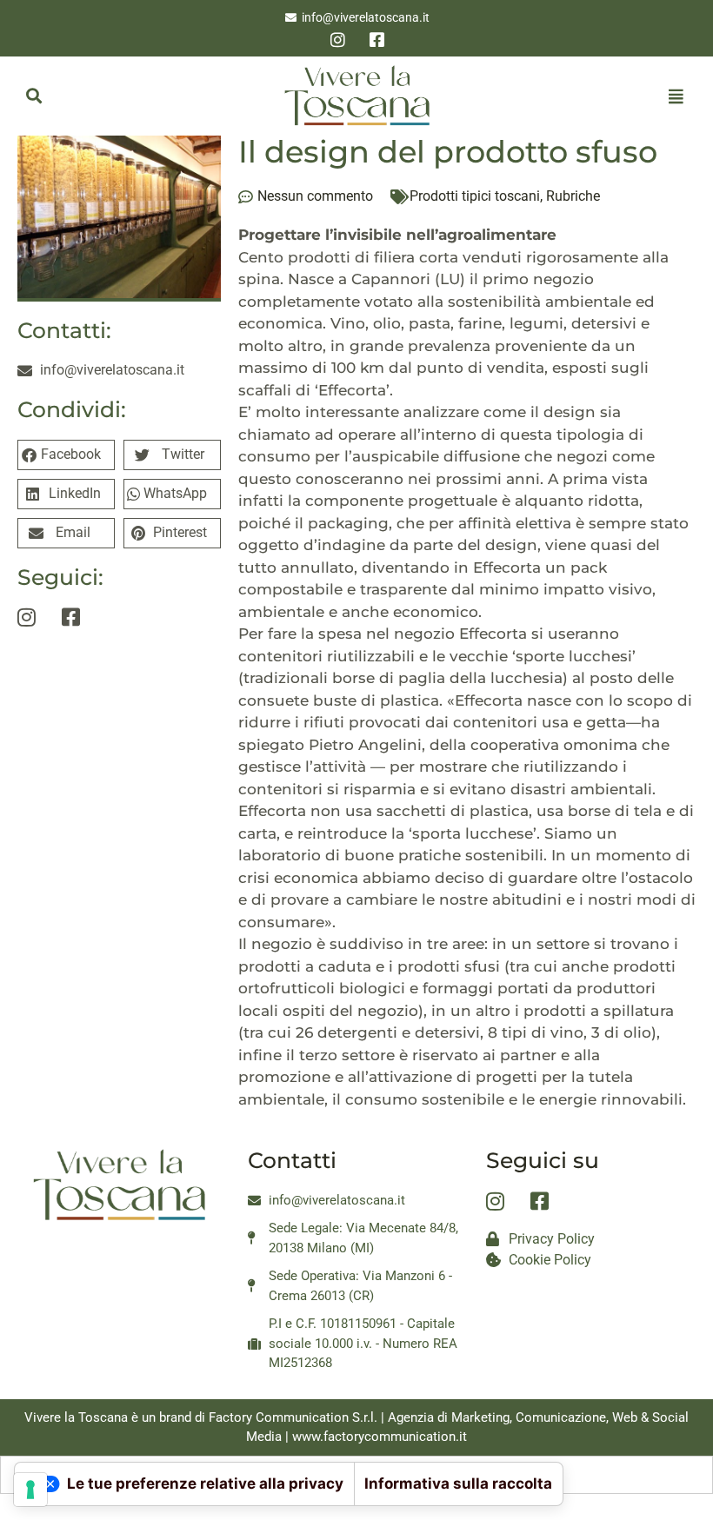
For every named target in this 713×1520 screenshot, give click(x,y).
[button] (33, 96)
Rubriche (573, 196)
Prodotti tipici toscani (475, 196)
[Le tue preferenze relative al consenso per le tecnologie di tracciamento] (30, 1489)
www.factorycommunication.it (379, 1436)
